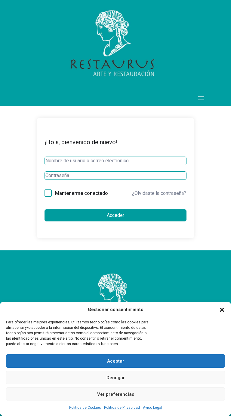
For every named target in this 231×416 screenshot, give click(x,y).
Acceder (115, 215)
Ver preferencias (115, 394)
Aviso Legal (152, 407)
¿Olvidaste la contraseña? (159, 193)
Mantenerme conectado (81, 193)
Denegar (115, 377)
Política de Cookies (85, 407)
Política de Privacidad (122, 407)
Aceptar (115, 361)
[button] (222, 310)
